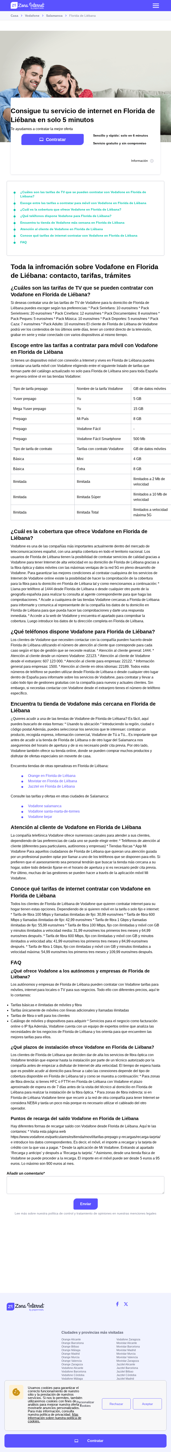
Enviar (85, 1204)
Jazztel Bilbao (124, 1371)
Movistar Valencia (127, 1357)
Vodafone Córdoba (72, 1375)
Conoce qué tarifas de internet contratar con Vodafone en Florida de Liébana (78, 235)
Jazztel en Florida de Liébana (51, 786)
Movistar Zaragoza (127, 1360)
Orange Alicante (71, 1339)
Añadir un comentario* (26, 1173)
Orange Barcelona (72, 1343)
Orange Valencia (71, 1360)
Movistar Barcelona (128, 1346)
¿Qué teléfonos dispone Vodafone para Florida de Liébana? (66, 216)
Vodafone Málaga (72, 1378)
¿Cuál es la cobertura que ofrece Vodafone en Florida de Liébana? (70, 209)
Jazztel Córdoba (126, 1375)
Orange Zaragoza (72, 1364)
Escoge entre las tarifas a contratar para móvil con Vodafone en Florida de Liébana (83, 203)
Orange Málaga (70, 1350)
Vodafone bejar (40, 817)
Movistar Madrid (126, 1350)
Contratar (56, 139)
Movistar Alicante (126, 1343)
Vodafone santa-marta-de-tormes (54, 811)
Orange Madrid (70, 1353)
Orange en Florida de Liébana (51, 776)
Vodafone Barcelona (73, 1371)
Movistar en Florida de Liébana (52, 781)
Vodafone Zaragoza (128, 1339)
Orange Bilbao (70, 1346)
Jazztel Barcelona (127, 1368)
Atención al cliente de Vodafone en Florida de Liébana (61, 229)
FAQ (23, 242)
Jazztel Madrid (125, 1378)
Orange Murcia (70, 1357)
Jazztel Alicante (125, 1364)
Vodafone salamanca (44, 806)
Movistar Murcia (126, 1353)
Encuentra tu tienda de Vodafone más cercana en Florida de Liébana (72, 222)
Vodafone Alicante (72, 1368)
